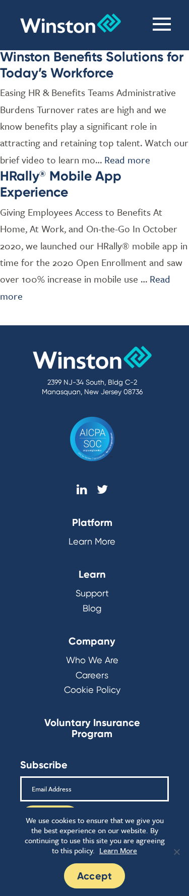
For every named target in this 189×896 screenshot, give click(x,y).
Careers (92, 675)
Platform (92, 522)
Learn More (92, 541)
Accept (94, 875)
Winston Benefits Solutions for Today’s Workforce (91, 64)
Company (92, 641)
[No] (176, 852)
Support (92, 593)
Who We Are (92, 660)
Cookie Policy (92, 689)
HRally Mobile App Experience (60, 183)
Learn (92, 574)
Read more (127, 159)
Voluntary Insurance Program (92, 728)
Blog (92, 608)
